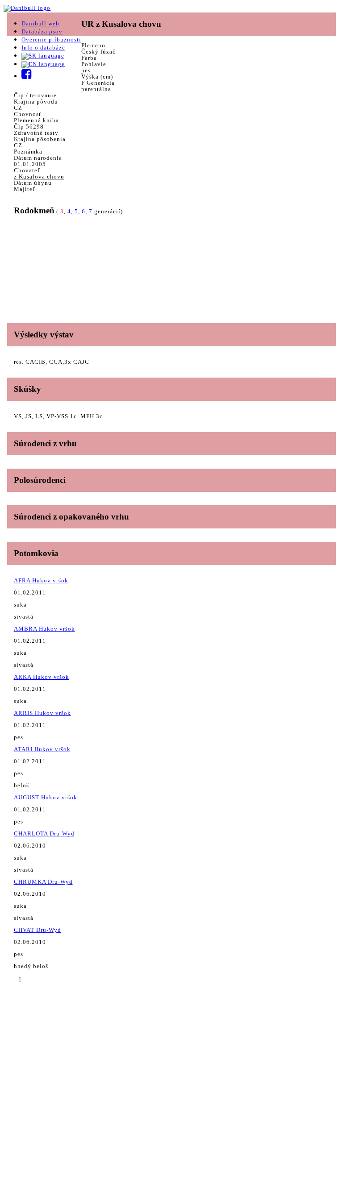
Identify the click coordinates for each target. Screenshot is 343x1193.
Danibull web (40, 23)
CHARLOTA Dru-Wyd (44, 833)
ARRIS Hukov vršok (42, 713)
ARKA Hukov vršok (41, 676)
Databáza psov (42, 31)
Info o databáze (43, 47)
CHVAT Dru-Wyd (37, 930)
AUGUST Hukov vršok (45, 797)
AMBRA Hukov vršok (44, 628)
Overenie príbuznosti (51, 39)
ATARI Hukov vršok (42, 749)
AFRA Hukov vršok (41, 580)
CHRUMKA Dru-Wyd (43, 881)
